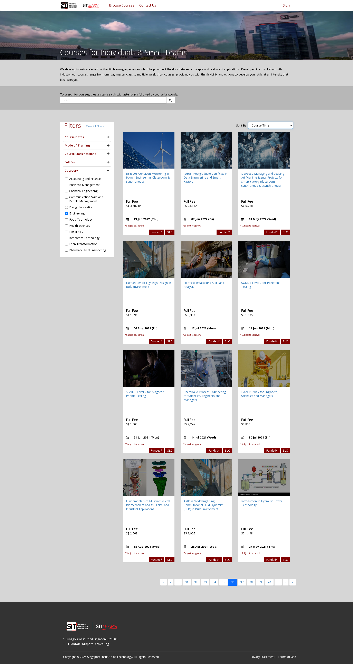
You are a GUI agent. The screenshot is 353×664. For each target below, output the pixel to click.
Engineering (77, 213)
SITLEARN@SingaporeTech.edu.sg (86, 644)
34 (214, 582)
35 (223, 582)
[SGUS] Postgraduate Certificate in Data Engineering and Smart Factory (206, 177)
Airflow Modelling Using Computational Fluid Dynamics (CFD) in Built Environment (203, 505)
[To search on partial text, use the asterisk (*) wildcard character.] (170, 100)
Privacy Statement (262, 657)
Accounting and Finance (85, 179)
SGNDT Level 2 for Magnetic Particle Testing (145, 394)
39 (260, 582)
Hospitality (76, 232)
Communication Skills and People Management (86, 199)
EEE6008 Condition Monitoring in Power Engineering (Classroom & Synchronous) (148, 177)
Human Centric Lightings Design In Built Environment (148, 285)
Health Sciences (79, 226)
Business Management (84, 185)
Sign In (288, 5)
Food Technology (81, 219)
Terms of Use (287, 657)
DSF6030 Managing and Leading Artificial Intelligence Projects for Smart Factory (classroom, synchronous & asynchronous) (262, 180)
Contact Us (147, 5)
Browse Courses (121, 5)
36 (232, 582)
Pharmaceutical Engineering (87, 250)
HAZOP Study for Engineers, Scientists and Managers (259, 394)
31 (186, 582)
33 (205, 582)
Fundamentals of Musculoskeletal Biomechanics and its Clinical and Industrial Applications (148, 505)
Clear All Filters (95, 126)
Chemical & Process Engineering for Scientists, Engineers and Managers (205, 396)
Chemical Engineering (83, 191)
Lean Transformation (83, 244)
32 (196, 582)
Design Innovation (81, 207)
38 (251, 582)
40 (269, 582)
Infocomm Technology (84, 238)
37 (242, 582)
